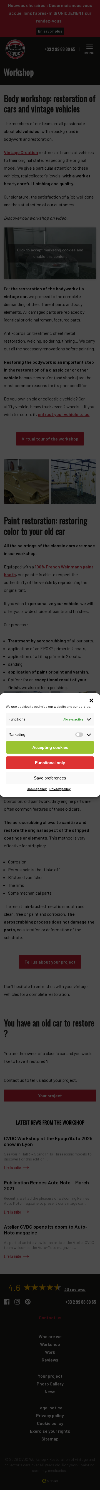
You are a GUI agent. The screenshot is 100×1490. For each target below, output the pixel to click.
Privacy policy (60, 789)
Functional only (50, 762)
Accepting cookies (50, 747)
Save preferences (50, 778)
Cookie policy (37, 789)
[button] (91, 700)
